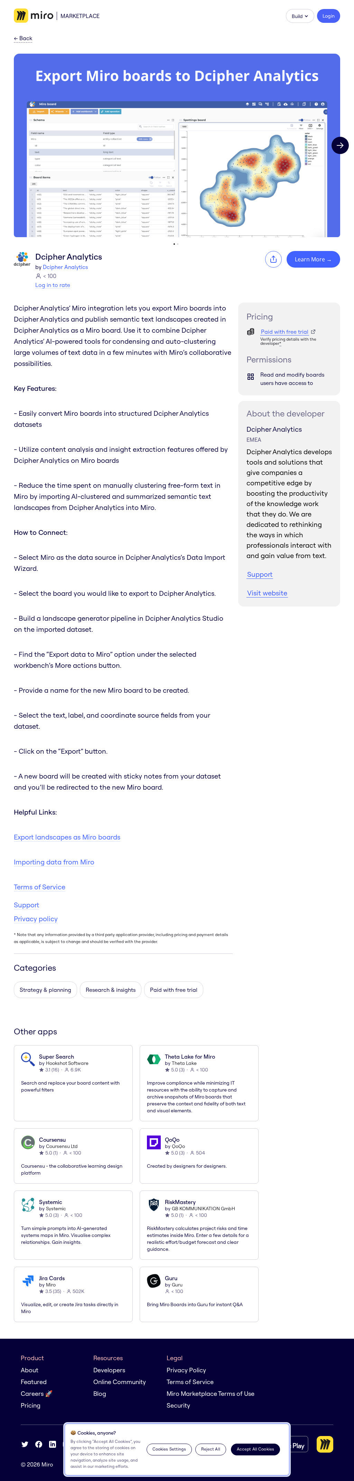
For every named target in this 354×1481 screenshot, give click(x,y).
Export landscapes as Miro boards (67, 837)
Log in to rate (52, 284)
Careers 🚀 (37, 1394)
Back (23, 38)
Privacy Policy (186, 1370)
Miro (51, 1285)
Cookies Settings (169, 1449)
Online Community (119, 1382)
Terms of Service (39, 886)
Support (26, 904)
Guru (177, 1285)
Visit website (267, 593)
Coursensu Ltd (62, 1146)
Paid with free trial (173, 989)
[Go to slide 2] (177, 244)
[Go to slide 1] (174, 244)
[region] (177, 1449)
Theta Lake (184, 1063)
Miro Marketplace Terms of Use (210, 1394)
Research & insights (111, 989)
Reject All (210, 1449)
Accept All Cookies (255, 1449)
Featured (34, 1382)
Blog (99, 1394)
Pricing (30, 1405)
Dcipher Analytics (65, 266)
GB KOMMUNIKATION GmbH (203, 1208)
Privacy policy (36, 918)
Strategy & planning (45, 989)
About (29, 1370)
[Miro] (33, 16)
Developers (109, 1370)
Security (178, 1405)
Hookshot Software (67, 1063)
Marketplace (80, 15)
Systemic (56, 1208)
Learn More (313, 259)
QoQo (178, 1146)
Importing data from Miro (54, 862)
